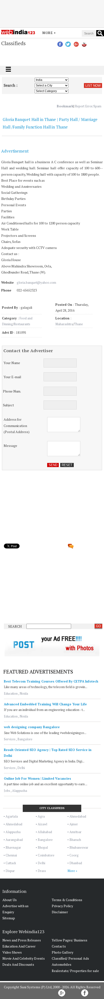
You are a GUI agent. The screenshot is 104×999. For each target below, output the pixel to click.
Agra (41, 816)
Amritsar (75, 832)
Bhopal (43, 847)
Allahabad (45, 832)
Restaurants (22, 324)
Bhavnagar (13, 847)
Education (11, 693)
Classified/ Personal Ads (70, 958)
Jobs (7, 790)
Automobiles (61, 964)
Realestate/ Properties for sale (75, 970)
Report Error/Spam (88, 106)
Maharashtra (64, 324)
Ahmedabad (77, 816)
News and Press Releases (21, 940)
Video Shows (12, 952)
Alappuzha (19, 790)
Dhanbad (75, 863)
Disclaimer (60, 912)
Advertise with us (15, 906)
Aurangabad (14, 839)
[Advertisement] (52, 13)
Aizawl (42, 824)
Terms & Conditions (67, 899)
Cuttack (11, 863)
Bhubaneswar (78, 847)
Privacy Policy (62, 906)
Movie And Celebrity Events (23, 958)
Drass (42, 871)
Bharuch (75, 839)
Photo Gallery (62, 952)
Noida (24, 693)
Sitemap (8, 918)
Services (9, 739)
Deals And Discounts (18, 964)
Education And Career (19, 946)
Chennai (11, 855)
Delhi (21, 768)
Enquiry (8, 912)
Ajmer (73, 824)
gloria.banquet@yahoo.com (36, 282)
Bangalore (24, 739)
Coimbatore (46, 855)
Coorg (74, 855)
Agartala (12, 816)
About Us (9, 899)
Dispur (10, 871)
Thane (78, 324)
